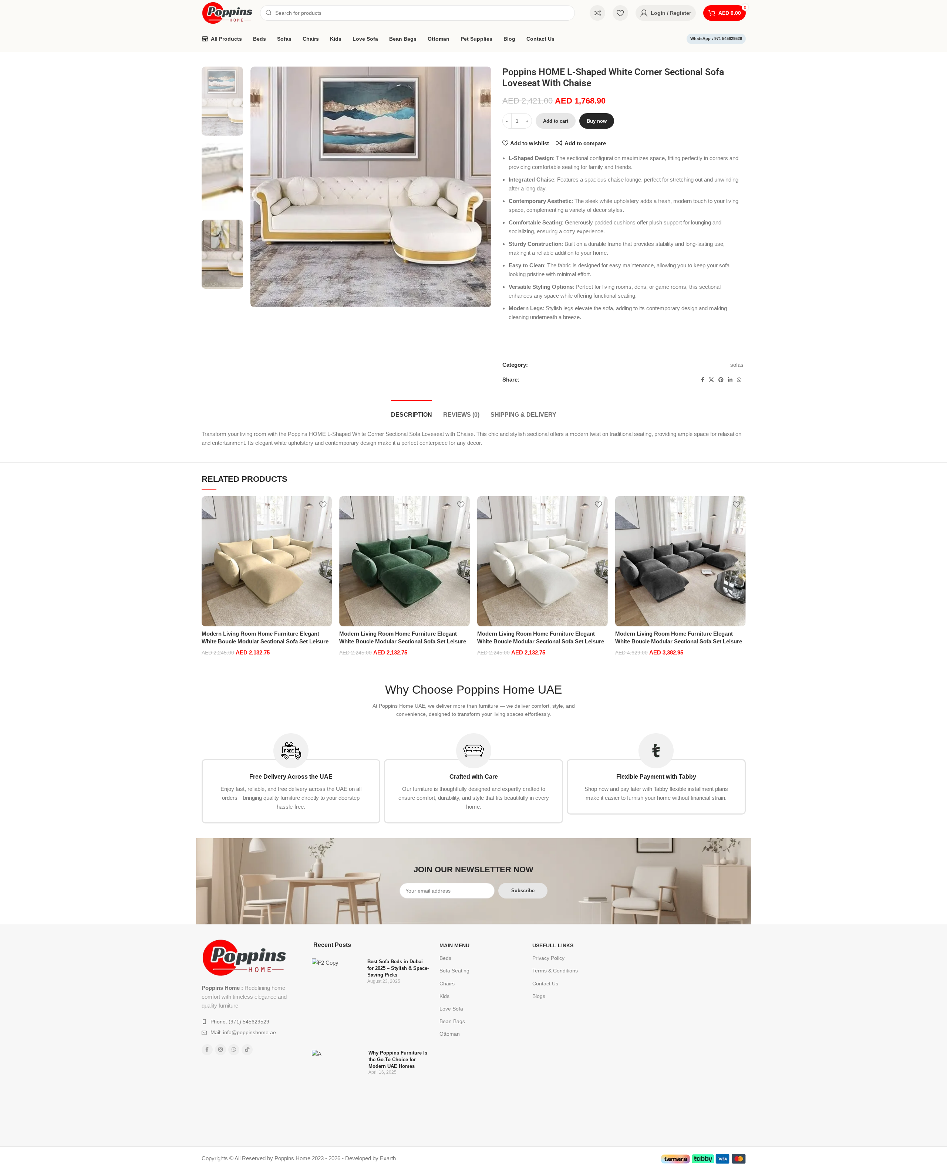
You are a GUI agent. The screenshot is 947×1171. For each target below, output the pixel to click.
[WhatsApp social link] (739, 380)
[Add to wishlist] (322, 504)
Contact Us (545, 983)
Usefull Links (552, 945)
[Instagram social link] (220, 1049)
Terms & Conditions (555, 971)
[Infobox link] (291, 778)
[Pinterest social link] (721, 380)
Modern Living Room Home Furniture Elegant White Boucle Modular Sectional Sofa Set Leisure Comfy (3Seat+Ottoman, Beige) (265, 641)
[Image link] (244, 957)
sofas (737, 365)
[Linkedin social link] (730, 380)
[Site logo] (227, 12)
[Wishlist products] (620, 13)
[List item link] (245, 1022)
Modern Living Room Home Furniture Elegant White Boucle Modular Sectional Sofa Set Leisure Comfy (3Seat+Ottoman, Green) (402, 641)
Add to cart (555, 121)
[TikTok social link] (247, 1049)
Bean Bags (452, 1021)
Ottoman (449, 1034)
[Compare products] (597, 13)
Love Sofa (451, 1009)
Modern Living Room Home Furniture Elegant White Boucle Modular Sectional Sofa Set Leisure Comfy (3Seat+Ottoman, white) (540, 641)
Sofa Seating (454, 971)
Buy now (597, 121)
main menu (454, 945)
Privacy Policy (548, 958)
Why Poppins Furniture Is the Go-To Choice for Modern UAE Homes (397, 1059)
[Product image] (267, 561)
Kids (444, 996)
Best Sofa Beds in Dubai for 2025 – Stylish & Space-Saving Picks (398, 968)
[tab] (411, 411)
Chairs (447, 983)
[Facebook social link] (703, 380)
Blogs (538, 996)
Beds (445, 958)
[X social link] (711, 380)
